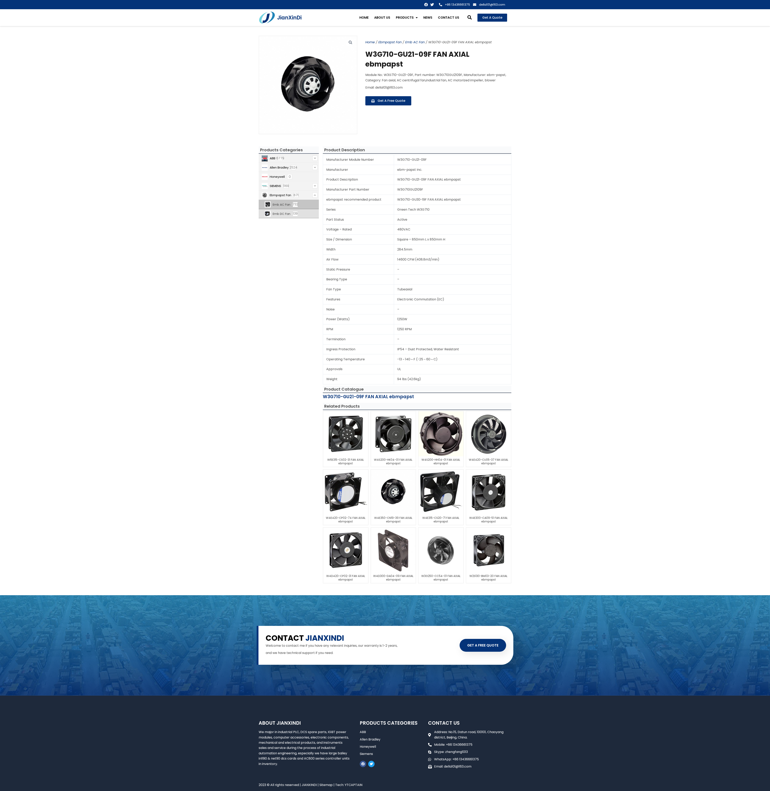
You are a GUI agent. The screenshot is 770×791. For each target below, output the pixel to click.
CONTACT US (448, 17)
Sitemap (326, 785)
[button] (469, 17)
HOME (364, 17)
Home (370, 42)
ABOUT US (382, 17)
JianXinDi (289, 17)
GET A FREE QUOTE (482, 645)
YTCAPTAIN (353, 785)
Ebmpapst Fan (390, 42)
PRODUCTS (405, 17)
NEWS (427, 17)
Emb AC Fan (415, 42)
